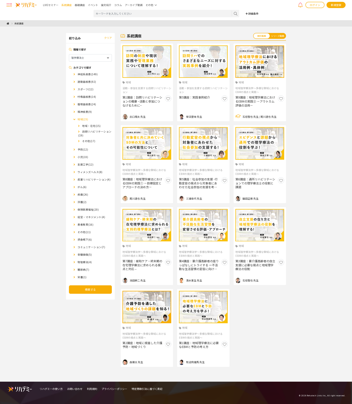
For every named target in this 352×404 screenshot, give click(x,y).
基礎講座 (80, 5)
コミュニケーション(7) (91, 247)
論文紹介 (106, 5)
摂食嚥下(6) (84, 239)
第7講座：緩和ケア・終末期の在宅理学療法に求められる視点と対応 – (142, 265)
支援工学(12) (85, 164)
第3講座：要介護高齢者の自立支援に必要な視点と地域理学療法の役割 (255, 265)
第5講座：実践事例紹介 (194, 97)
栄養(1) (82, 277)
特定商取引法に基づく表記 (147, 389)
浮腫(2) (82, 202)
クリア (108, 38)
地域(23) (82, 119)
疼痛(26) (82, 194)
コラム (118, 5)
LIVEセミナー (50, 5)
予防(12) (82, 149)
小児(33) (82, 157)
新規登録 (336, 5)
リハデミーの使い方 (51, 389)
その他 (149, 5)
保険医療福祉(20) (88, 209)
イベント (93, 5)
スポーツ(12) (85, 89)
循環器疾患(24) (86, 104)
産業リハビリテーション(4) (93, 179)
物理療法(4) (84, 262)
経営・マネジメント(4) (91, 217)
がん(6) (82, 187)
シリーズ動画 (277, 35)
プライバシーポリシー (114, 389)
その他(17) (88, 141)
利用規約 (92, 389)
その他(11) (84, 232)
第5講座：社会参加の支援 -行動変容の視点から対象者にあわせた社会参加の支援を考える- (198, 183)
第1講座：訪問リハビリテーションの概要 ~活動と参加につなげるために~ (142, 101)
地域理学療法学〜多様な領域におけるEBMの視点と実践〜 (257, 90)
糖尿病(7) (83, 269)
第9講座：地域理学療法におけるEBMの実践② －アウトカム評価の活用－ (255, 101)
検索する (90, 289)
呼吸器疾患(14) (86, 97)
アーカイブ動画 (134, 5)
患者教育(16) (85, 224)
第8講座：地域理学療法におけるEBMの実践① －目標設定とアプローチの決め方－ (142, 183)
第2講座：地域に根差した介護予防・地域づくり (142, 345)
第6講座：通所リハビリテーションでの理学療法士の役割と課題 (255, 183)
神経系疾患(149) (87, 74)
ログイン (315, 5)
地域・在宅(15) (91, 126)
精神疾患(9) (84, 112)
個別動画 (261, 35)
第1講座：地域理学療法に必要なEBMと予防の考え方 (199, 345)
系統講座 (66, 5)
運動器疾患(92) (86, 82)
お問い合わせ (74, 389)
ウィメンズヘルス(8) (89, 172)
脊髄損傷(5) (84, 254)
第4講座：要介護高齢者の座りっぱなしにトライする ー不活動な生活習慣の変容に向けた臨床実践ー (199, 265)
